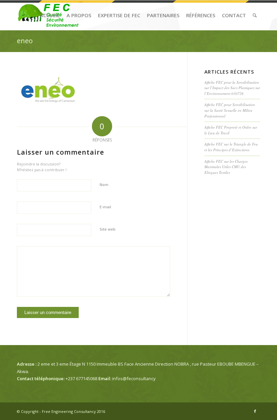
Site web (108, 229)
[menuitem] (49, 15)
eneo (25, 40)
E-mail (105, 206)
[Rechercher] (254, 15)
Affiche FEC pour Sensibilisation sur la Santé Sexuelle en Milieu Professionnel (229, 110)
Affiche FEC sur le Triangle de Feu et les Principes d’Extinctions (231, 146)
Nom (104, 184)
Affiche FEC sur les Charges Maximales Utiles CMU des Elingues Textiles (226, 167)
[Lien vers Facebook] (255, 411)
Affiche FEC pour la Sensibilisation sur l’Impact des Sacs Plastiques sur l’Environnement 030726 (232, 88)
